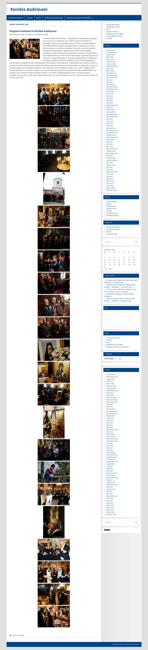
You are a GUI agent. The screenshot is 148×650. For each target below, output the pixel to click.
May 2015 (109, 123)
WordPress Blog (111, 213)
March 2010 (110, 181)
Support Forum (111, 208)
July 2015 (109, 119)
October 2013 (110, 151)
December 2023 (111, 75)
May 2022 (109, 80)
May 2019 (109, 96)
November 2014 (111, 133)
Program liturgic (111, 234)
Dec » (111, 269)
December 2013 (111, 149)
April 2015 (109, 126)
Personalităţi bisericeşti (114, 36)
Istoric (38, 18)
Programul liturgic (112, 32)
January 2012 (110, 165)
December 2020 (111, 87)
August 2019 (110, 91)
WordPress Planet (112, 215)
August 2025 (110, 55)
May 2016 (109, 107)
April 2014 (109, 146)
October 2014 (110, 135)
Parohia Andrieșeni (29, 9)
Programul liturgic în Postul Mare (78, 18)
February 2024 (111, 73)
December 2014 (111, 130)
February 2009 (111, 190)
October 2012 (110, 158)
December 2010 (111, 172)
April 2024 (109, 68)
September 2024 (112, 66)
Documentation (111, 202)
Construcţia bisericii (15, 18)
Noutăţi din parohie (42, 34)
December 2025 (111, 52)
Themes (109, 211)
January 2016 (110, 112)
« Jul (105, 269)
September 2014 (112, 137)
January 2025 (110, 64)
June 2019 (109, 94)
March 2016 (110, 110)
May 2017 (109, 100)
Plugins (108, 204)
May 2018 (109, 98)
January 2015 (110, 128)
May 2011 (109, 167)
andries (29, 34)
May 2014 (109, 144)
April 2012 (109, 162)
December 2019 (111, 89)
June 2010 (109, 174)
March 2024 (110, 71)
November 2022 (111, 78)
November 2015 (111, 117)
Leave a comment (18, 635)
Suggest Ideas (111, 206)
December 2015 (111, 114)
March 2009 (110, 188)
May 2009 (109, 183)
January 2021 (110, 84)
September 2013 (112, 153)
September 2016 (112, 105)
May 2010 (109, 176)
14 (129, 260)
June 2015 (109, 121)
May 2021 (109, 82)
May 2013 (109, 156)
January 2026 (110, 50)
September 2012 (112, 160)
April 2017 (109, 103)
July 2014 (109, 142)
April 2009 (109, 185)
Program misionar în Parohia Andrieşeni (33, 31)
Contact (30, 18)
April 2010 (109, 178)
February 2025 (111, 62)
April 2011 (109, 169)
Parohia (108, 232)
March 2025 (110, 59)
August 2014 (110, 140)
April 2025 (109, 57)
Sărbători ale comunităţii (54, 18)
